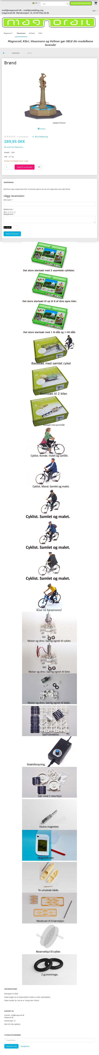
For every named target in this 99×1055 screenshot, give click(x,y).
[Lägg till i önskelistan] (39, 167)
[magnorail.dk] (49, 22)
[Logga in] (81, 3)
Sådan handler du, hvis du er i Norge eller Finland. (21, 1000)
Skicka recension (12, 234)
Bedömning (9, 182)
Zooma (42, 129)
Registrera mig (11, 1046)
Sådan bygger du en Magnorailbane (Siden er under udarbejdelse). (27, 997)
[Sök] (67, 4)
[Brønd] (42, 95)
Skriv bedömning (41, 136)
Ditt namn (7, 200)
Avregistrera (25, 1046)
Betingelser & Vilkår (11, 994)
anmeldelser (22, 136)
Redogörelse (8, 214)
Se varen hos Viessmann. (13, 147)
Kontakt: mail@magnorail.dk (14, 1015)
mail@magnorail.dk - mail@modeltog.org (22, 10)
